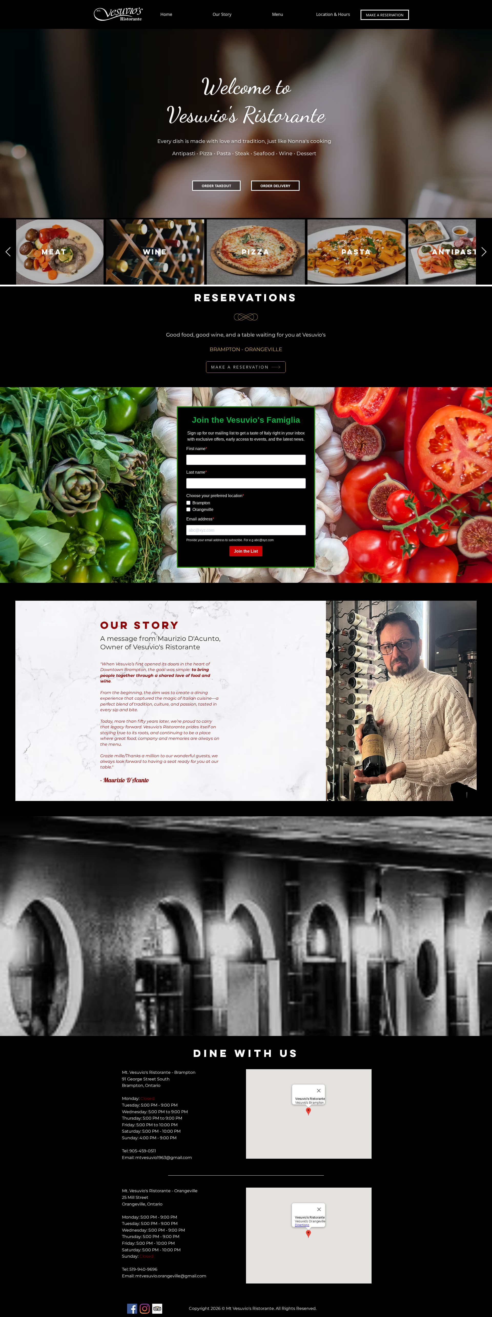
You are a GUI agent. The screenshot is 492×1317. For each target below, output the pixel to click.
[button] (333, 14)
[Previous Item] (8, 252)
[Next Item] (484, 252)
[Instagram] (145, 1309)
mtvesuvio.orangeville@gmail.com (170, 1276)
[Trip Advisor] (157, 1309)
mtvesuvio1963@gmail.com (163, 1157)
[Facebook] (132, 1309)
